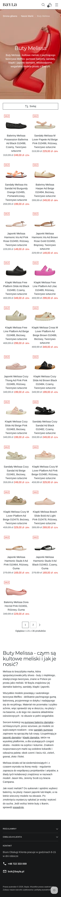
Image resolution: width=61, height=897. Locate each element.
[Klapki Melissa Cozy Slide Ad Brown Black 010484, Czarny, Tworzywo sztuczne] (45, 363)
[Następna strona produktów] (39, 625)
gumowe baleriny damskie (38, 722)
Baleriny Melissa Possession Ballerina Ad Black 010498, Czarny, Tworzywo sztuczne (16, 143)
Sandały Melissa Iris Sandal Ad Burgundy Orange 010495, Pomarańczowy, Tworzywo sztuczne (16, 192)
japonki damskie (12, 737)
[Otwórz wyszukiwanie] (43, 5)
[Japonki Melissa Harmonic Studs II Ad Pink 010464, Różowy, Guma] (16, 544)
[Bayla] (10, 4)
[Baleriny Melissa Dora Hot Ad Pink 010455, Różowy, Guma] (16, 589)
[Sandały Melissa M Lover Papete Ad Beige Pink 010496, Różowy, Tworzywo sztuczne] (45, 122)
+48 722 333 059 (17, 863)
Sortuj (33, 106)
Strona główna (10, 16)
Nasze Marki (27, 16)
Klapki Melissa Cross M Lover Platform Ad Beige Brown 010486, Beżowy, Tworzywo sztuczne (45, 335)
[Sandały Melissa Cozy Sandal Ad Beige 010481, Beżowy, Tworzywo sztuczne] (16, 453)
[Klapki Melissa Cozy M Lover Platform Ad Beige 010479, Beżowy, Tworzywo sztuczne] (16, 498)
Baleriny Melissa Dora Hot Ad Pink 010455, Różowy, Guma (16, 606)
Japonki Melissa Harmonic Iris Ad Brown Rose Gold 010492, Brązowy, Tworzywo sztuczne (45, 241)
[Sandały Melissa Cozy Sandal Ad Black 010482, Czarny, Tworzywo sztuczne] (45, 408)
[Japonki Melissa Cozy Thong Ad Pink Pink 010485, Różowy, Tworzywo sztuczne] (16, 363)
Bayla (26, 887)
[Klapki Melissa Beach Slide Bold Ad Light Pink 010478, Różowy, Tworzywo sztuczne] (45, 498)
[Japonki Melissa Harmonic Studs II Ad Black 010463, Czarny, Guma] (45, 544)
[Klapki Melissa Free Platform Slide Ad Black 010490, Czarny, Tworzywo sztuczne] (16, 269)
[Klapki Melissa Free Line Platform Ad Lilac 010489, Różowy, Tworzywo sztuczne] (45, 269)
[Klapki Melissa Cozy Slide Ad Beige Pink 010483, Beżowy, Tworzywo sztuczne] (16, 408)
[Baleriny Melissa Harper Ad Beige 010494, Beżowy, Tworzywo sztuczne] (45, 171)
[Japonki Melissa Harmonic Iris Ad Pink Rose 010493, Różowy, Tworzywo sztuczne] (16, 220)
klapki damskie (31, 737)
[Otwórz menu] (56, 5)
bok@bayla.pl (16, 871)
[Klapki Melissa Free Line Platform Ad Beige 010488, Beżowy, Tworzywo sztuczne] (16, 314)
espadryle (18, 807)
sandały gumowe (43, 729)
